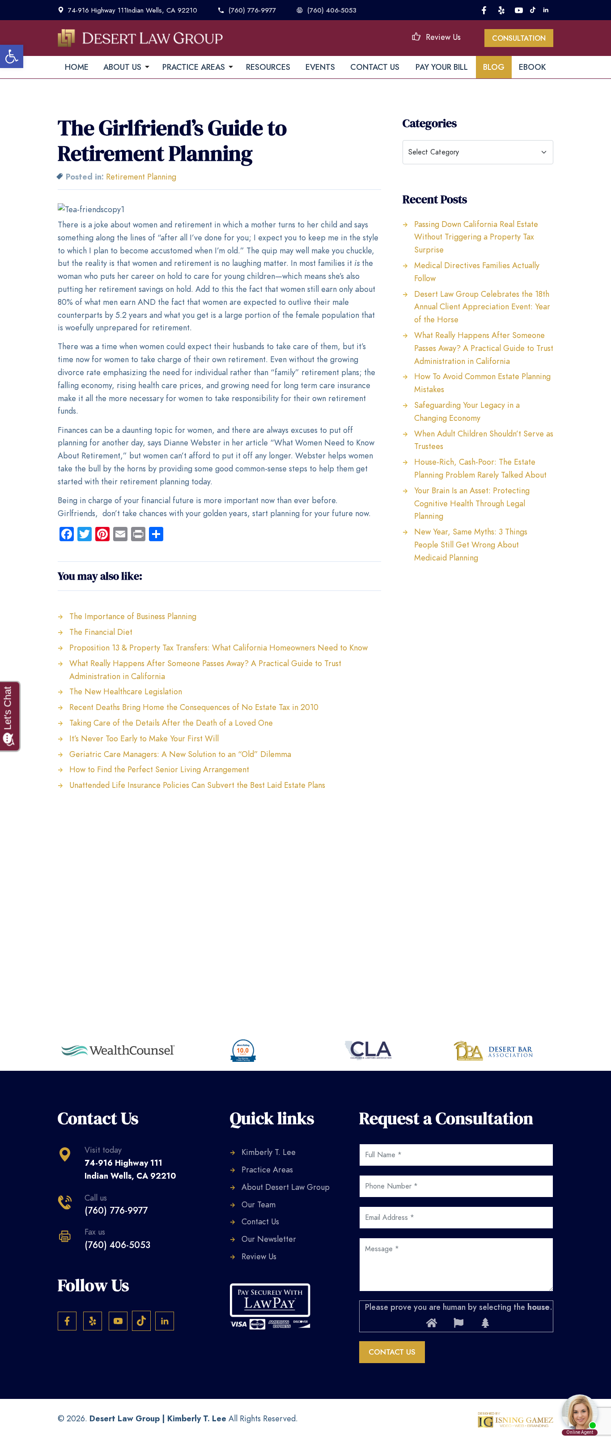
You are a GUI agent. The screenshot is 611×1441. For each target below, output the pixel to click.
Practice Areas (267, 1169)
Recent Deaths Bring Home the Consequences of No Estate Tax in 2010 (193, 707)
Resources (268, 67)
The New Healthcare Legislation (125, 691)
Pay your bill (442, 67)
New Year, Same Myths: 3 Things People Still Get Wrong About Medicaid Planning (470, 544)
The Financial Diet (100, 631)
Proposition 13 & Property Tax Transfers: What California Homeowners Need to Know (218, 647)
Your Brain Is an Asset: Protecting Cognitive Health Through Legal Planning (472, 503)
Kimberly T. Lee (269, 1152)
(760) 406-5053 (331, 10)
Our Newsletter (269, 1238)
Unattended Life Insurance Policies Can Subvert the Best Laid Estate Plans (197, 785)
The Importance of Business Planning (132, 616)
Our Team (259, 1204)
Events (320, 67)
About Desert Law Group (286, 1187)
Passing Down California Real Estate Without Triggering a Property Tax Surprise (476, 237)
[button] (11, 56)
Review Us (443, 37)
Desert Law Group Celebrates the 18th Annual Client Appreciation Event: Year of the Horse (482, 306)
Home (77, 67)
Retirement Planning (141, 176)
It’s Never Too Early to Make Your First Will (144, 738)
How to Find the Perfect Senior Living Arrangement (159, 769)
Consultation (519, 38)
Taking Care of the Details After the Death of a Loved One (171, 722)
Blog (494, 67)
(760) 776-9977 (252, 10)
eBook (532, 67)
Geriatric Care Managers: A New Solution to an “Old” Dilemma (180, 754)
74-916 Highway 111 (130, 1169)
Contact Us (374, 67)
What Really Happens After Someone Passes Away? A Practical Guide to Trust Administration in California (483, 348)
